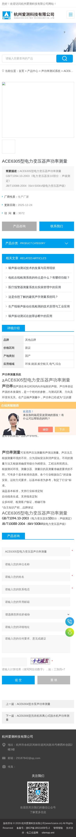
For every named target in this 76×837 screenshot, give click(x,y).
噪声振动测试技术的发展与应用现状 (31, 268)
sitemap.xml (48, 832)
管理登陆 (58, 828)
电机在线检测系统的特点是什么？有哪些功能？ (39, 277)
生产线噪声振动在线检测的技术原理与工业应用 (39, 306)
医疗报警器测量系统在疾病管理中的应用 (34, 287)
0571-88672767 (69, 621)
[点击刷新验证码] (40, 661)
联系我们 (56, 226)
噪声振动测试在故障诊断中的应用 (30, 316)
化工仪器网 (32, 832)
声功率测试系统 (50, 70)
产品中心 (32, 70)
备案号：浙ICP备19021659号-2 (33, 828)
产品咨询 (19, 226)
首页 (21, 70)
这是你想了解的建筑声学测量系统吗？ (33, 296)
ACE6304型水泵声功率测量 (33, 704)
